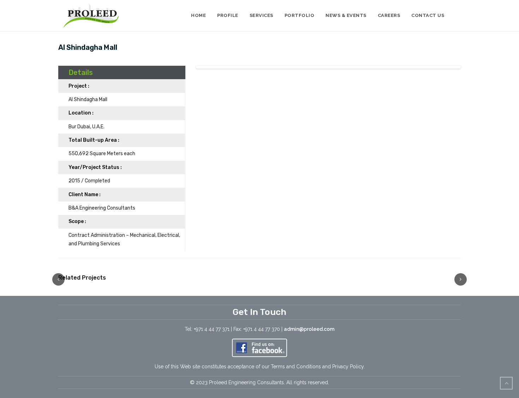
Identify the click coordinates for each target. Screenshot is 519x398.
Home (198, 15)
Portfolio (300, 15)
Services (261, 15)
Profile (227, 15)
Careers (389, 15)
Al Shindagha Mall (87, 47)
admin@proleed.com (309, 329)
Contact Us (427, 15)
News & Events (346, 15)
